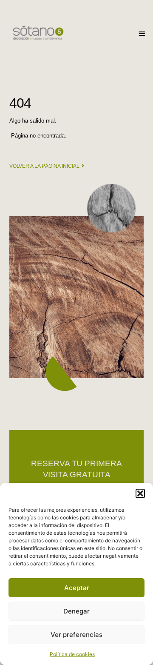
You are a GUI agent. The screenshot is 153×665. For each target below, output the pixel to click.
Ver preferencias (76, 635)
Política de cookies (72, 654)
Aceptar (76, 588)
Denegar (76, 611)
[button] (140, 493)
